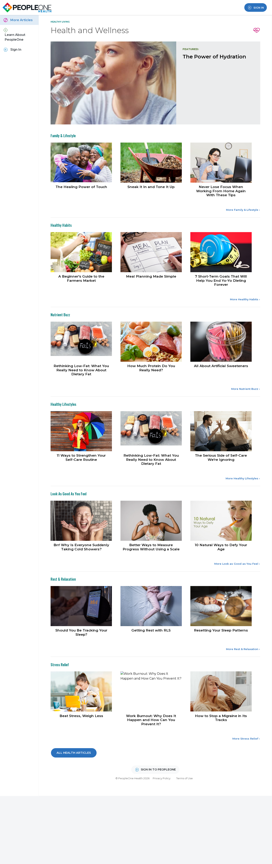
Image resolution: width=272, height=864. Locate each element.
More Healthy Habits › (245, 281)
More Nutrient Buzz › (245, 370)
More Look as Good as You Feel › (237, 543)
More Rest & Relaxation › (243, 627)
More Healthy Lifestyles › (243, 458)
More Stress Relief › (246, 715)
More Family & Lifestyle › (243, 193)
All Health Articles (74, 730)
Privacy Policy (161, 755)
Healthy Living (60, 22)
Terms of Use (184, 755)
